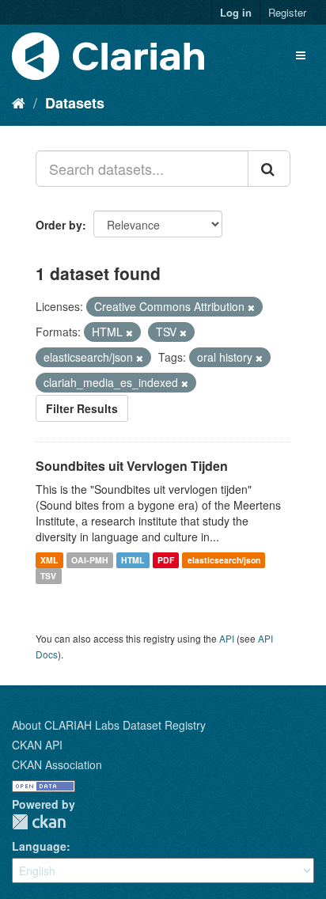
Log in (236, 12)
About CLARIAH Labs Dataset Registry (109, 725)
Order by (59, 225)
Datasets (74, 103)
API (226, 638)
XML (49, 560)
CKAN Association (57, 764)
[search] (269, 168)
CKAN (39, 822)
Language (39, 846)
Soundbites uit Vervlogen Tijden (132, 466)
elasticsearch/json (224, 560)
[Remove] (251, 307)
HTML (132, 560)
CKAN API (37, 745)
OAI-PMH (89, 560)
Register (287, 12)
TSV (48, 576)
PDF (165, 560)
